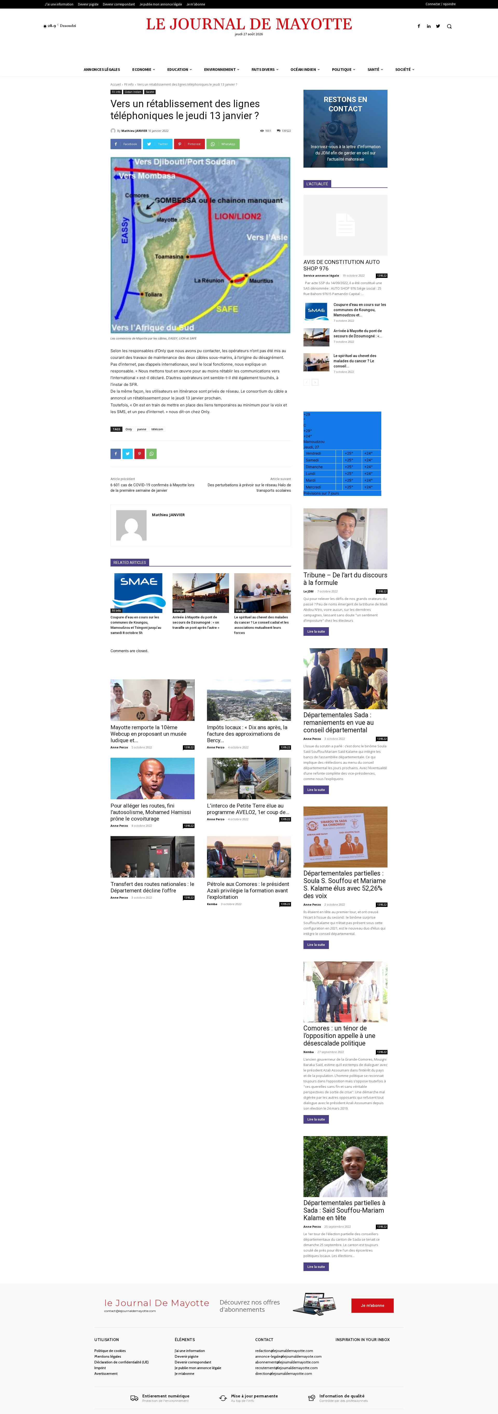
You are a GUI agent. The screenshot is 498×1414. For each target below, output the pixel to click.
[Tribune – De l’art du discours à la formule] (345, 538)
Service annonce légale (321, 275)
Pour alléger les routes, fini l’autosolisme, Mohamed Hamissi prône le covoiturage (150, 812)
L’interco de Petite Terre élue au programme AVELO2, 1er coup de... (248, 809)
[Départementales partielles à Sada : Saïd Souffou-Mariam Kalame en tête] (345, 1166)
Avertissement (105, 1373)
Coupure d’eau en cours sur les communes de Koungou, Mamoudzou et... (360, 310)
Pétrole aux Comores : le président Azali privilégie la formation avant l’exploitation (248, 890)
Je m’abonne (184, 1373)
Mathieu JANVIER (134, 131)
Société (150, 92)
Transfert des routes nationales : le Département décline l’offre (152, 887)
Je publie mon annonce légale (198, 1367)
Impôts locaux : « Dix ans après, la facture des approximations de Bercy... (247, 733)
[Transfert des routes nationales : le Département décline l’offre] (152, 857)
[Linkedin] (428, 26)
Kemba (212, 904)
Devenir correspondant (193, 1362)
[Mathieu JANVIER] (113, 130)
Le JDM (308, 591)
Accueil (115, 84)
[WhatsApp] (151, 454)
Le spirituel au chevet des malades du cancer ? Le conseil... (355, 361)
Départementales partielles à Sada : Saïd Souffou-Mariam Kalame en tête (344, 1210)
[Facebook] (418, 26)
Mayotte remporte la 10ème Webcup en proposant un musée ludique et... (148, 733)
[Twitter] (438, 26)
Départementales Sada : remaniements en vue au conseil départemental (338, 722)
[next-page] (315, 382)
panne (141, 429)
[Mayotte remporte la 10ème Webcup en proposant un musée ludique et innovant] (152, 700)
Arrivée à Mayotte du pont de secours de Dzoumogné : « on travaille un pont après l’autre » (195, 622)
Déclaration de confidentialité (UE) (121, 1362)
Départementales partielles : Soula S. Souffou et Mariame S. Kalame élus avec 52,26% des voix (344, 885)
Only (129, 429)
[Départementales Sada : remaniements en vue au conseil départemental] (345, 678)
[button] (449, 26)
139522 (188, 747)
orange (179, 610)
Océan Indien (133, 92)
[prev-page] (306, 382)
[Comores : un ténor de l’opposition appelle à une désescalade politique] (345, 991)
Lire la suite (316, 631)
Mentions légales (107, 1356)
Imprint (100, 1367)
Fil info (129, 84)
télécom (157, 429)
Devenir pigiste (186, 1356)
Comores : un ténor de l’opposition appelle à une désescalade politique (339, 1035)
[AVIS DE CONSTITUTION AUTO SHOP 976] (345, 225)
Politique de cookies (110, 1350)
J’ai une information (190, 1350)
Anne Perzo (119, 747)
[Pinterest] (139, 454)
